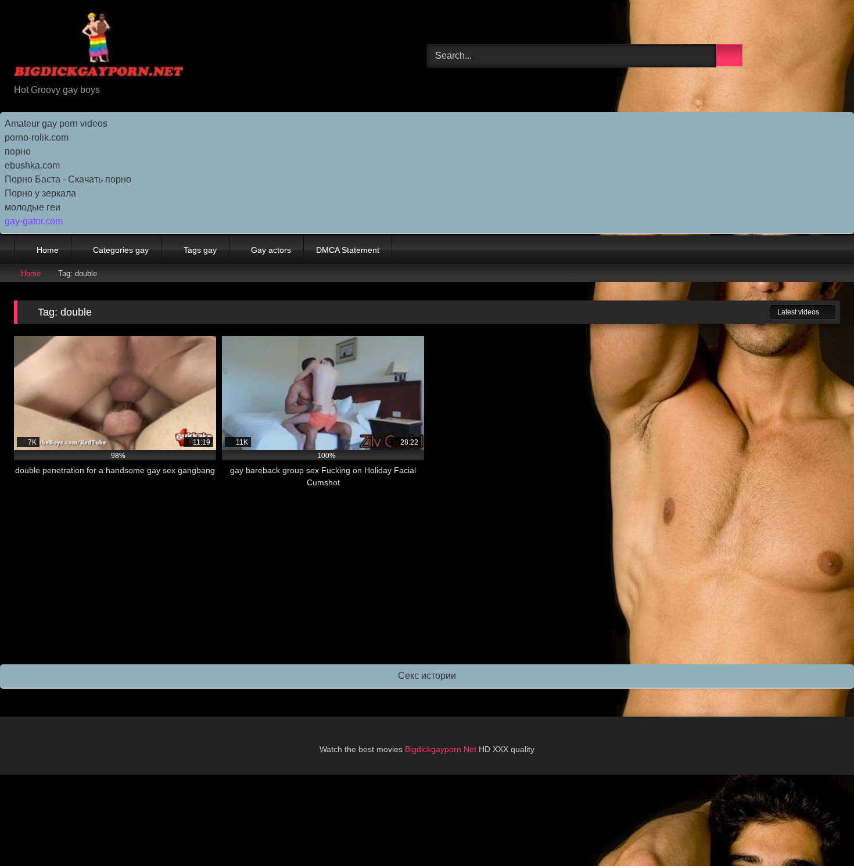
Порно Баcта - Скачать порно (68, 179)
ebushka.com (32, 165)
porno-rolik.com (37, 137)
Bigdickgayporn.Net (442, 749)
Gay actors (271, 250)
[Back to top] (819, 831)
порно (18, 151)
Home (48, 250)
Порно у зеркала (40, 193)
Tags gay (200, 250)
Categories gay (121, 250)
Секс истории (427, 676)
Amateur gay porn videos (56, 123)
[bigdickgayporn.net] (99, 46)
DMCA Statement (347, 250)
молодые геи (32, 207)
